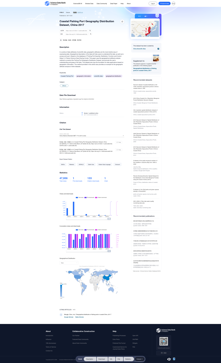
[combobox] (92, 135)
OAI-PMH (135, 339)
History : (62, 113)
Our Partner (75, 335)
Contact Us (49, 351)
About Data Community (79, 343)
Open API (135, 335)
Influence (48, 339)
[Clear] (121, 136)
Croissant (117, 164)
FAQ (134, 347)
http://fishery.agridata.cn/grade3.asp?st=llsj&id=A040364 (77, 99)
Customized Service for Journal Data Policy (120, 348)
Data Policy (116, 339)
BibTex (63, 164)
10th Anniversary (51, 343)
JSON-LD (81, 164)
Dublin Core (91, 164)
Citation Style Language (104, 164)
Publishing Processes (119, 335)
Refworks (71, 164)
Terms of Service (51, 347)
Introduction (49, 335)
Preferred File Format (119, 343)
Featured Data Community (80, 339)
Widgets (135, 343)
